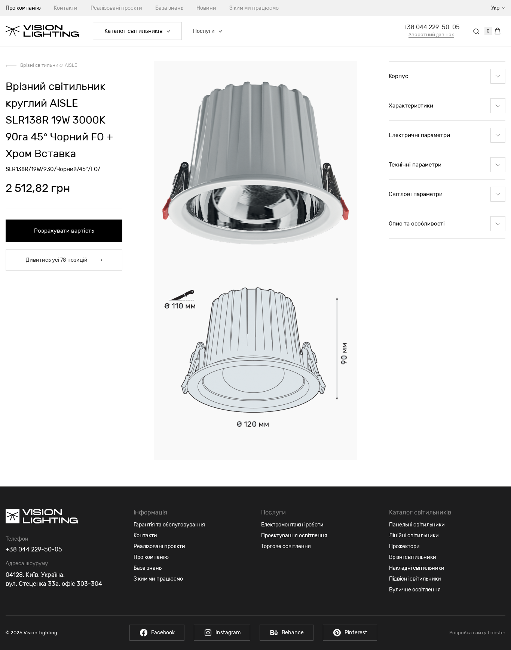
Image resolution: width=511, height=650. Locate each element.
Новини (206, 8)
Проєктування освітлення (294, 535)
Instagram (228, 632)
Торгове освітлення (286, 546)
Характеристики (411, 105)
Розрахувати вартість (64, 230)
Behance (293, 632)
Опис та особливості (417, 223)
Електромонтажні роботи (292, 525)
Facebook (163, 632)
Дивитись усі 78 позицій (57, 260)
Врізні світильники (412, 557)
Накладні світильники (416, 568)
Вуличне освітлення (415, 590)
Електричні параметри (419, 135)
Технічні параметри (415, 164)
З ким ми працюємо (254, 8)
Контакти (65, 8)
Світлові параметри (416, 194)
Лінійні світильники (414, 535)
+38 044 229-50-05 (431, 27)
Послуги (204, 31)
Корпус (398, 76)
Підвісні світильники (415, 579)
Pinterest (356, 632)
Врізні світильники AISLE (48, 65)
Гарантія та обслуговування (169, 525)
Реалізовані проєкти (116, 8)
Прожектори (404, 546)
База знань (169, 8)
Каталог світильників (133, 31)
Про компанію (151, 557)
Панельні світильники (417, 525)
